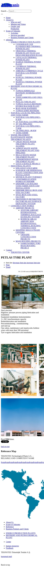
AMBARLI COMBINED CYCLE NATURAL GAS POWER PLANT (29, 73)
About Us (9, 20)
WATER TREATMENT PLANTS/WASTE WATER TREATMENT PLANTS (22, 137)
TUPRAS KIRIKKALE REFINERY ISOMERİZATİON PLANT (28, 93)
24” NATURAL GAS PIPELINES (29, 122)
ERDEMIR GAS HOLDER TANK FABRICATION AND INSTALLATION (27, 186)
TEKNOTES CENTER (20, 252)
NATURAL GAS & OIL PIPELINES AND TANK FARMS (25, 114)
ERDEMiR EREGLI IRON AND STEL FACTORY (29, 191)
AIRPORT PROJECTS (25, 208)
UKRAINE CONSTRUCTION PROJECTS (28, 237)
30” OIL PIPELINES (24, 124)
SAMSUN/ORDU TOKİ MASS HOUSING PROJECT (30, 245)
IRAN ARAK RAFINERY (26, 108)
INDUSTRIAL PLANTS (21, 166)
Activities (14, 33)
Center (8, 542)
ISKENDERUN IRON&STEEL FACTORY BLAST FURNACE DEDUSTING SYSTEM (28, 201)
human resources (12, 546)
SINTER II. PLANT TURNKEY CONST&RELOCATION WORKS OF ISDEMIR (29, 179)
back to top (5, 447)
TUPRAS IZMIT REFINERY (27, 111)
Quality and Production (15, 27)
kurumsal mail (6, 556)
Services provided (18, 35)
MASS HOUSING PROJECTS (28, 241)
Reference (10, 527)
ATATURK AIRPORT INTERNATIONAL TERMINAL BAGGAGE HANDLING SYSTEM (31, 213)
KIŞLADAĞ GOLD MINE (27, 168)
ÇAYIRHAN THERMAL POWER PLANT (26, 67)
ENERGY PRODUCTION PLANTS (25, 42)
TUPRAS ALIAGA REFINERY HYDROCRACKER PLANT (28, 105)
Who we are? (16, 22)
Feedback (9, 548)
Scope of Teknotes (13, 31)
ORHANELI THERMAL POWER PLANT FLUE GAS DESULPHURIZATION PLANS (29, 53)
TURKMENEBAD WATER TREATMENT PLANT (27, 160)
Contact (9, 250)
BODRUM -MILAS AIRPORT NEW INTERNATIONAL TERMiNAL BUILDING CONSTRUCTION (31, 223)
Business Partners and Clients (22, 38)
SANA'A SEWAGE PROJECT (28, 164)
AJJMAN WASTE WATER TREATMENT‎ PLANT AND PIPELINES (27, 150)
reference (9, 40)
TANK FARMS (22, 133)
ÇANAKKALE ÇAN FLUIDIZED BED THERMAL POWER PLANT (28, 46)
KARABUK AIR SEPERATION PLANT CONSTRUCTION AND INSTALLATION (29, 172)
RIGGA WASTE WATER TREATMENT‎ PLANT (26, 156)
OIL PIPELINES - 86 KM (26, 130)
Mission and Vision (18, 24)
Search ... (4, 11)
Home (8, 18)
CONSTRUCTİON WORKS (22, 206)
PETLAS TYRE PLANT (26, 102)
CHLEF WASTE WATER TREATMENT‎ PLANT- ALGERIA (26, 144)
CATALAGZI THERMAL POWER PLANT (26, 58)
